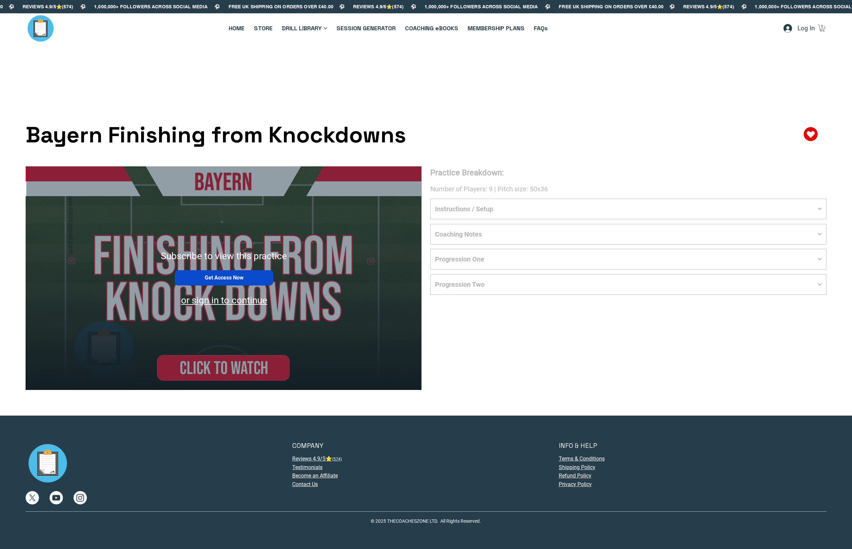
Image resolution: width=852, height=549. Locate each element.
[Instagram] (80, 497)
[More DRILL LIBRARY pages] (325, 28)
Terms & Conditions (582, 459)
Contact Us (305, 484)
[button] (822, 28)
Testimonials (307, 467)
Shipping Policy (577, 467)
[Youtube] (56, 497)
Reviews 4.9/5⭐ (317, 459)
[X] (32, 497)
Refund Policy (575, 475)
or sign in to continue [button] (224, 300)
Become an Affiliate (315, 475)
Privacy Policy (575, 484)
